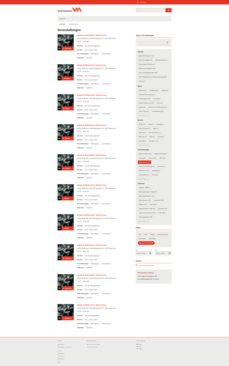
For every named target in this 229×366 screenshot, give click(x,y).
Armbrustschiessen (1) (154, 132)
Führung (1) (155, 175)
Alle (140, 234)
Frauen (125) (153, 204)
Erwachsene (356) (158, 200)
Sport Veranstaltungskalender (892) (148, 72)
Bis (156, 250)
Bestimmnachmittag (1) (160, 154)
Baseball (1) (161, 137)
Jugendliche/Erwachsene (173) (147, 213)
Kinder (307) (161, 213)
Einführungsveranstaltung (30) (146, 166)
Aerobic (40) (142, 124)
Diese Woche (142, 238)
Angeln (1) (156, 128)
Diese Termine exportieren (146, 265)
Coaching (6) (142, 158)
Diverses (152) (152, 158)
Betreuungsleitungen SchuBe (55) (147, 192)
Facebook (140, 344)
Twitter (140, 346)
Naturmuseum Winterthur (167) (147, 68)
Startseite (62, 24)
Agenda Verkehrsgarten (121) (146, 56)
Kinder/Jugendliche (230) (145, 217)
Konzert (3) (160, 103)
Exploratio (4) (164, 90)
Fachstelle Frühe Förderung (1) (147, 94)
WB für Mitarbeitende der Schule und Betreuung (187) (153, 77)
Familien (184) (142, 204)
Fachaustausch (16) (144, 170)
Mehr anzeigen (143, 115)
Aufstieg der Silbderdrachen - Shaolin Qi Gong (91, 35)
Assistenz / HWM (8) (144, 187)
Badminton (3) (142, 137)
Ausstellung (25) (154, 90)
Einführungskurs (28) (144, 162)
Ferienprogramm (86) (144, 99)
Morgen (152, 234)
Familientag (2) (156, 170)
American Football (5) (144, 128)
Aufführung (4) (142, 90)
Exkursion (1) (161, 166)
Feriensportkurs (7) (144, 175)
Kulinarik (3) (142, 107)
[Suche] (169, 10)
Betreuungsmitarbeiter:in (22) (146, 196)
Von (137, 250)
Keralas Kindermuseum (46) (146, 103)
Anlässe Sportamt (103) (145, 154)
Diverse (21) (142, 81)
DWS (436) (162, 158)
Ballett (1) (152, 137)
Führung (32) (157, 99)
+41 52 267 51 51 (68, 347)
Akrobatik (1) (160, 124)
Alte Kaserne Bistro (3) (161, 60)
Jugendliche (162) (162, 208)
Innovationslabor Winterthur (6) (147, 64)
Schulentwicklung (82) (157, 111)
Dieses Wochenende (163, 234)
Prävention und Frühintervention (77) (157, 107)
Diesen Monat (152, 238)
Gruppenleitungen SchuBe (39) (147, 208)
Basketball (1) (142, 141)
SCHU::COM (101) (144, 111)
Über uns (62, 18)
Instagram (140, 348)
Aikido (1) (151, 124)
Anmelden (143, 2)
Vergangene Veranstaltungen (146, 243)
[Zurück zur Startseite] (70, 11)
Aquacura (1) (142, 132)
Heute (145, 234)
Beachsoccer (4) (153, 141)
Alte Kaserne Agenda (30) (145, 60)
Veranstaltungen (73, 24)
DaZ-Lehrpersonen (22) (145, 200)
